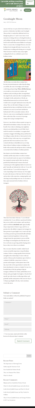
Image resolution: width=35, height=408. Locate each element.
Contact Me (30, 2)
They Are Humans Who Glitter (11, 372)
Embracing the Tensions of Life (11, 366)
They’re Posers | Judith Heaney (11, 397)
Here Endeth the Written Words (11, 369)
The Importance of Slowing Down (12, 363)
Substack (27, 10)
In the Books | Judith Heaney (11, 389)
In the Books (26, 386)
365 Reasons (13, 22)
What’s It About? (7, 375)
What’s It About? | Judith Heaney (12, 386)
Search (29, 355)
